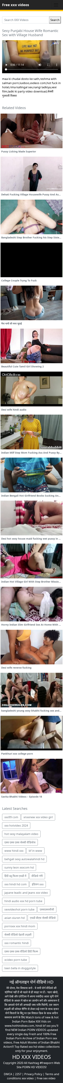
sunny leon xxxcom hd (19, 867)
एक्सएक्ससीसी (47, 909)
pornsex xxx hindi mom (19, 926)
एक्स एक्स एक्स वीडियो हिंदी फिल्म (21, 951)
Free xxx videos (15, 4)
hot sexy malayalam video (21, 834)
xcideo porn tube (15, 960)
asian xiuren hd (14, 918)
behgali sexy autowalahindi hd (24, 859)
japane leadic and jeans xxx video (26, 893)
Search (54, 20)
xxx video (28, 1078)
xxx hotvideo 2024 (16, 825)
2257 (18, 1074)
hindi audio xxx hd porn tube (23, 901)
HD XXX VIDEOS (31, 1056)
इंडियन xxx (38, 884)
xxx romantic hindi (16, 943)
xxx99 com (11, 817)
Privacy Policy (33, 1074)
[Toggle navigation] (56, 4)
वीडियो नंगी (37, 876)
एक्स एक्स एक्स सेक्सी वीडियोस (20, 842)
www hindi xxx (13, 851)
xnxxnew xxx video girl (38, 817)
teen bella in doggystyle (20, 968)
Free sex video (46, 1078)
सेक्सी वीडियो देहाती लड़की (17, 935)
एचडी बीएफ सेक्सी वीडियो (43, 918)
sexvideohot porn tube (19, 909)
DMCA (8, 1074)
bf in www (35, 851)
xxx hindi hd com (15, 884)
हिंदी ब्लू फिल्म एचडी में (15, 876)
